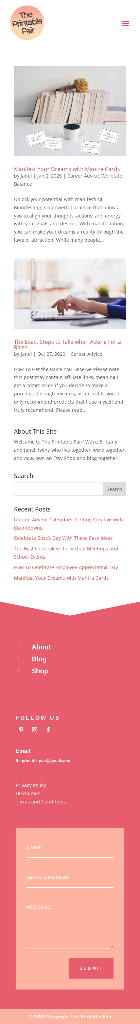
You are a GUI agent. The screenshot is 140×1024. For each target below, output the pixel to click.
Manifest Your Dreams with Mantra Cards (67, 169)
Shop (40, 671)
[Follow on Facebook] (48, 729)
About (41, 647)
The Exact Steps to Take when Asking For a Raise (67, 344)
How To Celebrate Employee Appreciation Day (66, 567)
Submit (91, 968)
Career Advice (83, 175)
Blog (39, 659)
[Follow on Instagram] (34, 729)
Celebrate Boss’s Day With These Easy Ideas (63, 538)
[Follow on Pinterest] (21, 729)
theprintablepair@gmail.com (43, 760)
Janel (26, 175)
